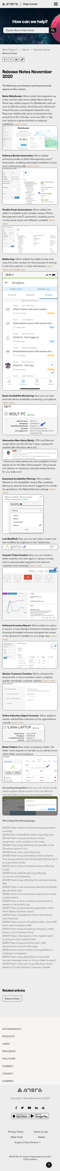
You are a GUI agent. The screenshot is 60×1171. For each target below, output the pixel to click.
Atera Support (9, 49)
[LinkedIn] (16, 59)
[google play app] (39, 1116)
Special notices (42, 49)
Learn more (21, 124)
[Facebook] (4, 59)
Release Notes (9, 53)
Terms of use (40, 1131)
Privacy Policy (16, 1131)
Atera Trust (17, 1137)
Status (41, 1137)
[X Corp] (10, 59)
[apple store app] (20, 1116)
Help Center (30, 4)
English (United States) (27, 1142)
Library (25, 49)
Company (8, 1081)
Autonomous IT (12, 1029)
